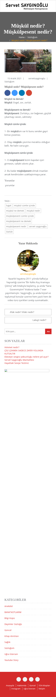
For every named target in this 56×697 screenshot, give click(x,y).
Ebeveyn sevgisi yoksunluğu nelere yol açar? (26, 356)
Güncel (7, 630)
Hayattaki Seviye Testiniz (16, 363)
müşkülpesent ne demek (18, 221)
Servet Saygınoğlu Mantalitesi (19, 359)
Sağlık (7, 642)
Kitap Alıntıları (11, 636)
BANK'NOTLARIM (12, 612)
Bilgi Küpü (9, 618)
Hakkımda (21, 685)
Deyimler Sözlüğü (13, 624)
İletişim (42, 688)
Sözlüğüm (32, 37)
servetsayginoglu (37, 78)
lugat (8, 205)
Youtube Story (11, 660)
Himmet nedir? (11, 347)
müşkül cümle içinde (24, 205)
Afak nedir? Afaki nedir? (22, 312)
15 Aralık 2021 (14, 78)
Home (22, 37)
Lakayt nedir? (39, 319)
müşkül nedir (33, 210)
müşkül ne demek (15, 210)
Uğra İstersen (11, 654)
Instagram (15, 688)
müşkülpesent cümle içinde (20, 216)
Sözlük (9, 231)
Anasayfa (10, 685)
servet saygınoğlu (38, 226)
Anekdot (8, 606)
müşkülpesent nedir (16, 226)
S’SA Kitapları (44, 685)
